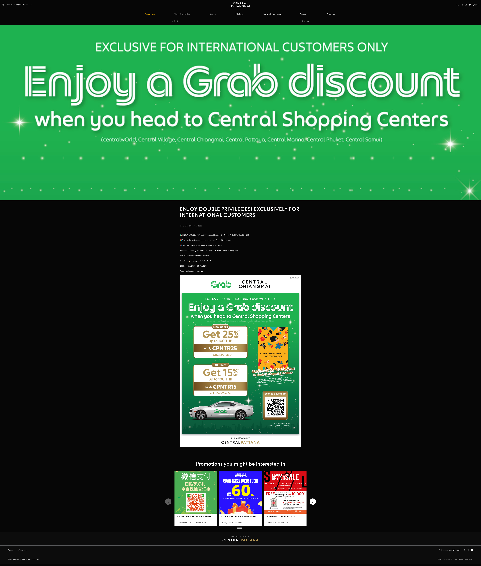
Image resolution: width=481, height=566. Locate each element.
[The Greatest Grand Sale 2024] (285, 492)
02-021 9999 (454, 550)
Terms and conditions (30, 559)
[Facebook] (462, 5)
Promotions (150, 14)
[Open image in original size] (240, 4)
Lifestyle (212, 14)
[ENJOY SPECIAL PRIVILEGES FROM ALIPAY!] (240, 492)
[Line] (470, 5)
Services (303, 14)
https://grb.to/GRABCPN (201, 261)
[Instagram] (466, 5)
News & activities (182, 14)
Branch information (272, 14)
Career (10, 550)
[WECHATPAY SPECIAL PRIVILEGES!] (195, 492)
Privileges (239, 14)
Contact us (331, 14)
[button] (313, 501)
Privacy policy (13, 559)
